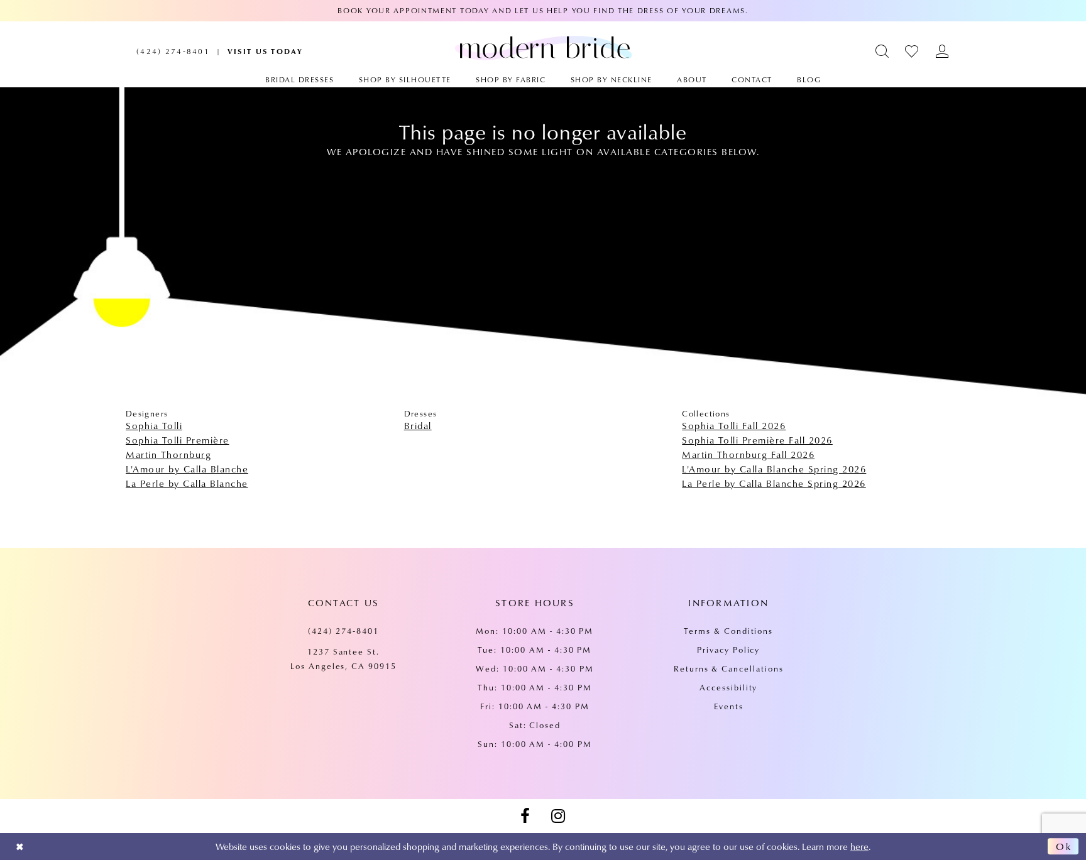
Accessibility (728, 687)
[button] (882, 51)
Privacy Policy (728, 649)
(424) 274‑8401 (343, 630)
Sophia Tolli (154, 425)
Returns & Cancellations (729, 668)
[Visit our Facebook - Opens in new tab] (525, 816)
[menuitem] (173, 51)
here (859, 846)
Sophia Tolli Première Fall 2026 (757, 440)
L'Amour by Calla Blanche (187, 469)
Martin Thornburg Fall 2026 (748, 454)
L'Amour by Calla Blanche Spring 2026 (774, 469)
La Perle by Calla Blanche (187, 483)
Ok (1064, 846)
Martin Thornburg (168, 454)
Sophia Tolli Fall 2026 (734, 425)
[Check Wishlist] (912, 51)
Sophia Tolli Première (177, 440)
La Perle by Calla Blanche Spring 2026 (774, 483)
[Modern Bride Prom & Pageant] (543, 48)
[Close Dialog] (20, 846)
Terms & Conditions (728, 630)
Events (728, 706)
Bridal (418, 425)
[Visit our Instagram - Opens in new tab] (558, 816)
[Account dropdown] (942, 51)
